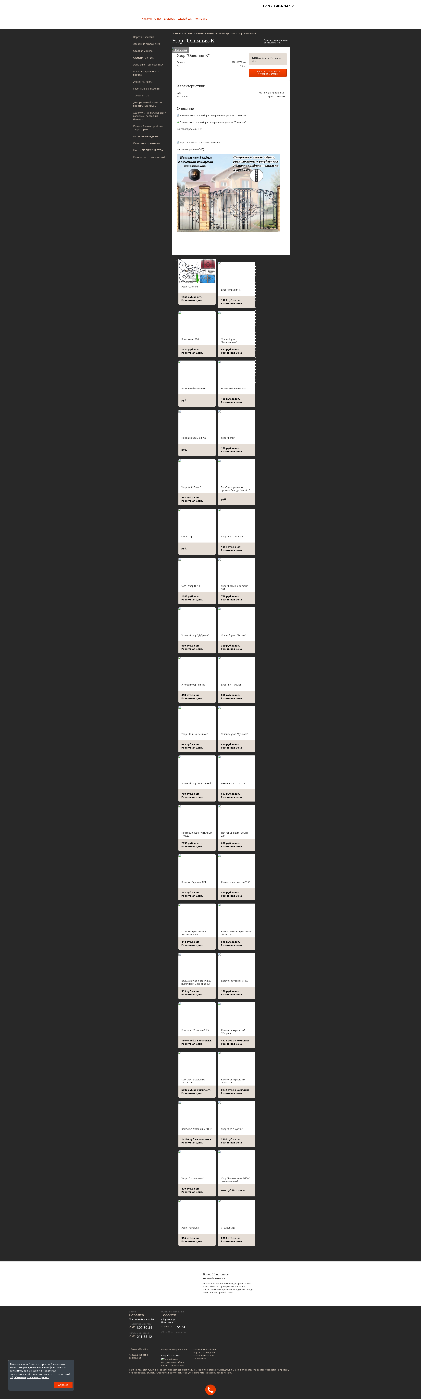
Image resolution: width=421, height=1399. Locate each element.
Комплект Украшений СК (195, 1030)
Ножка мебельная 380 (233, 388)
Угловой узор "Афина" (233, 635)
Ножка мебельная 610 (193, 388)
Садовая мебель (143, 50)
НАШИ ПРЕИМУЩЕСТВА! (148, 150)
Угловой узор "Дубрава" (195, 635)
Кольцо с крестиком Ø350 (235, 882)
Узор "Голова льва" (192, 1178)
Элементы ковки (142, 81)
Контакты (201, 18)
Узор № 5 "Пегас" (191, 487)
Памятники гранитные (146, 143)
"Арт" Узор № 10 (190, 585)
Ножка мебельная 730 (193, 437)
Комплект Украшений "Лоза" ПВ (193, 1081)
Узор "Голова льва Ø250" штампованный (235, 1180)
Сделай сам (185, 18)
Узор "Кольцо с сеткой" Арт (234, 587)
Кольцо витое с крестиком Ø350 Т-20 (236, 933)
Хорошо (63, 1385)
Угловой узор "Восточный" (196, 783)
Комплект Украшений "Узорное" (233, 1032)
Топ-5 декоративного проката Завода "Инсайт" (235, 489)
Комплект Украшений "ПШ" (196, 1128)
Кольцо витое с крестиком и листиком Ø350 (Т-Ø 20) (196, 982)
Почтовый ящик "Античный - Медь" (196, 834)
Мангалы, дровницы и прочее (146, 73)
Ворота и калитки (143, 37)
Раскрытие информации (174, 1349)
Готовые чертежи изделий (149, 157)
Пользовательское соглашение (204, 1357)
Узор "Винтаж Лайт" (232, 684)
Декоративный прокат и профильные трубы (147, 104)
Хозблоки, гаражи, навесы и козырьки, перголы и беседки (149, 116)
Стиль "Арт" (188, 536)
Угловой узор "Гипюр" (193, 684)
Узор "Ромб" (228, 437)
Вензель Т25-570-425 (233, 783)
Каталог (147, 18)
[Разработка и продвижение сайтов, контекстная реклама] (174, 1362)
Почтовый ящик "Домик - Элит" (235, 834)
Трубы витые (141, 95)
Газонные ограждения (146, 88)
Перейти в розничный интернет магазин (268, 72)
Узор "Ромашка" (190, 1227)
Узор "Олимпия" (190, 286)
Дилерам (169, 18)
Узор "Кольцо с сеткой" (194, 734)
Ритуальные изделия (146, 136)
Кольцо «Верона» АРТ (193, 882)
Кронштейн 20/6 (190, 339)
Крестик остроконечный (234, 980)
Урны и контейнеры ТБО (148, 64)
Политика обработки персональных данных (206, 1351)
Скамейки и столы (143, 57)
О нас (157, 18)
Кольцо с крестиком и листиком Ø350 (193, 933)
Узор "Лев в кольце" (232, 536)
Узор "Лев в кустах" (232, 1128)
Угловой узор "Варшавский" (229, 340)
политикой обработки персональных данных (40, 1376)
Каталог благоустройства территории (148, 127)
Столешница (228, 1227)
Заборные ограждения (146, 43)
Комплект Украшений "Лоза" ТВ (233, 1081)
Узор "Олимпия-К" (231, 289)
